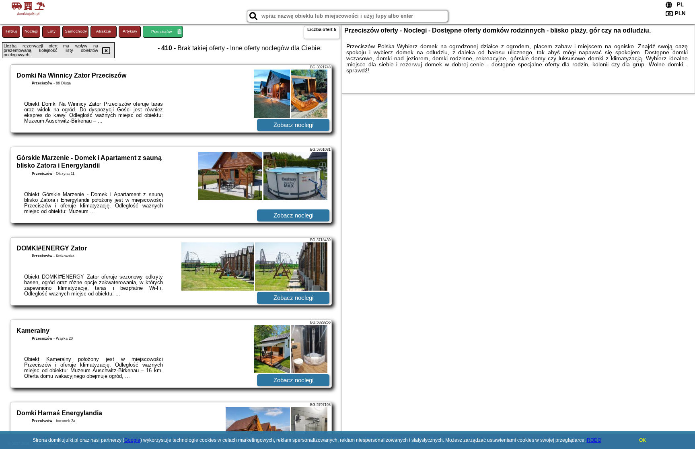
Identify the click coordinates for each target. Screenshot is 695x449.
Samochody (76, 31)
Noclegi (31, 31)
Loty (51, 31)
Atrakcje (103, 31)
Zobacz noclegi (293, 124)
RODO (594, 440)
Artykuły (130, 31)
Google (132, 440)
